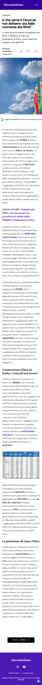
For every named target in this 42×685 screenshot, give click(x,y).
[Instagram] (18, 667)
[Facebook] (24, 667)
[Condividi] (21, 51)
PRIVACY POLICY (14, 673)
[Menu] (36, 5)
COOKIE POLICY (28, 673)
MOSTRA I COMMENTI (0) (21, 640)
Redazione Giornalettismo (7, 50)
